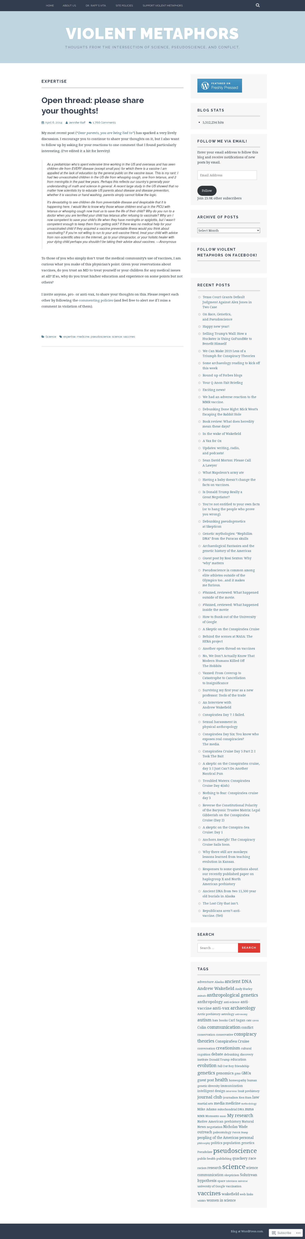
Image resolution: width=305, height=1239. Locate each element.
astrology (227, 1014)
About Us (69, 5)
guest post (205, 1080)
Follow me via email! (222, 141)
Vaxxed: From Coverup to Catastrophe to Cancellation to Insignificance (224, 678)
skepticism (231, 1175)
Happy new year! (216, 326)
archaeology (242, 1008)
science (117, 336)
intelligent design (211, 1091)
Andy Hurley (243, 989)
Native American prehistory (219, 1121)
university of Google (211, 1186)
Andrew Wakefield (215, 988)
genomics (225, 1073)
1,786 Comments (104, 122)
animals (201, 995)
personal (246, 1137)
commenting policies (96, 300)
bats (215, 1020)
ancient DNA (238, 981)
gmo (237, 1073)
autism (204, 1020)
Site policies (124, 5)
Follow (207, 190)
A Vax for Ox (212, 441)
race (252, 1158)
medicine (83, 336)
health (221, 1080)
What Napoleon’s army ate (223, 472)
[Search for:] (217, 948)
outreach (204, 1132)
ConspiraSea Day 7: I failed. (224, 714)
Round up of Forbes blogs (222, 375)
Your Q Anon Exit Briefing (223, 382)
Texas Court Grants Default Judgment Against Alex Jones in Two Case (227, 302)
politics (216, 1143)
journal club (209, 1097)
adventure (205, 982)
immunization (232, 1086)
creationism (228, 1048)
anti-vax (221, 1008)
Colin (201, 1027)
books (223, 1020)
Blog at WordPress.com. (247, 1231)
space (221, 1181)
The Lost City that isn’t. (220, 903)
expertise (69, 336)
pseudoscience (101, 336)
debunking (231, 1054)
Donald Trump (219, 1059)
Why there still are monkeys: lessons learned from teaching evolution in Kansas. (226, 857)
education (238, 1059)
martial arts (205, 1103)
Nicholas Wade (235, 1126)
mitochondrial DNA (230, 1109)
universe (243, 1181)
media (219, 1103)
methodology (249, 1103)
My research (240, 1115)
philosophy (203, 1143)
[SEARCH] (258, 5)
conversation (206, 1048)
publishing (224, 1158)
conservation (206, 1034)
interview (231, 1091)
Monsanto (212, 1116)
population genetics (238, 1143)
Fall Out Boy (225, 1066)
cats (248, 1020)
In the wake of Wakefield (222, 434)
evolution (207, 1065)
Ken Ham (245, 1097)
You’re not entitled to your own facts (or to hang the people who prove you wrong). (231, 509)
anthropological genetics (232, 995)
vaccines (129, 336)
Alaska (219, 982)
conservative (224, 1034)
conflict (247, 1027)
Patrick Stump (240, 1132)
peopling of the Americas (217, 1137)
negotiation (214, 1127)
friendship (242, 1066)
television (231, 1181)
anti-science (232, 1002)
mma (249, 1109)
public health (206, 1158)
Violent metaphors (152, 33)
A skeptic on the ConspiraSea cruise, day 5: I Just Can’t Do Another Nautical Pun (231, 768)
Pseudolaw (204, 1152)
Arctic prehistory (208, 1014)
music (223, 1116)
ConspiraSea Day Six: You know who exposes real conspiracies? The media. (231, 739)
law (255, 1097)
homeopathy (237, 1080)
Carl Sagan (237, 1020)
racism (202, 1168)
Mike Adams (207, 1109)
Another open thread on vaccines (229, 648)
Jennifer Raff (77, 122)
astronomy (241, 1014)
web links (246, 1194)
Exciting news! (214, 390)
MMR (201, 1116)
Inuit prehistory (248, 1091)
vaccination (233, 1186)
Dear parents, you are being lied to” (106, 132)
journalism (230, 1097)
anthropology (210, 1001)
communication (223, 1027)
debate (217, 1054)
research (214, 1167)
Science (51, 336)
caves (255, 1020)
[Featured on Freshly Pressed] (219, 91)
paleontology (222, 1132)
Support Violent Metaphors (163, 5)
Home (50, 5)
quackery (240, 1158)
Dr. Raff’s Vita (96, 5)
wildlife (201, 1200)
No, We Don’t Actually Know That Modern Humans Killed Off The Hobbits (229, 661)
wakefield (230, 1194)
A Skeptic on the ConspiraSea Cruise (231, 629)
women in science (221, 1200)
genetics (206, 1073)
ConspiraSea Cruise (232, 1041)
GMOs (246, 1073)
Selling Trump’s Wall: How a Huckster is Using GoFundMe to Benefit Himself (227, 338)
